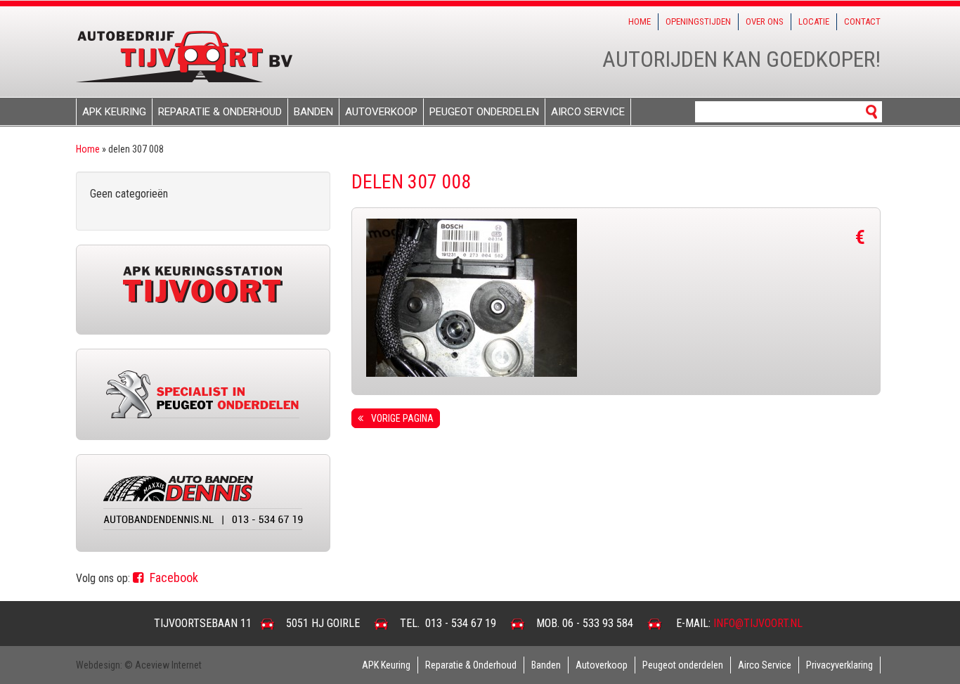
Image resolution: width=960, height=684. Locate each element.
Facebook (172, 577)
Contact (862, 21)
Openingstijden (698, 21)
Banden (313, 111)
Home (639, 21)
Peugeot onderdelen (484, 111)
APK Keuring (114, 111)
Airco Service (588, 111)
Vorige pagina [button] (400, 418)
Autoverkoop (381, 111)
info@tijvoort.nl (758, 623)
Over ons (765, 21)
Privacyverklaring (839, 665)
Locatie (813, 21)
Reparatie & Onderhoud (220, 111)
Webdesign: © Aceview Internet (139, 665)
